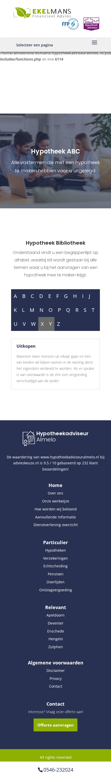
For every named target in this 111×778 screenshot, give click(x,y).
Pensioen (56, 573)
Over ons (55, 493)
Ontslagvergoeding (55, 589)
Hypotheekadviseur (62, 433)
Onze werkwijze (55, 501)
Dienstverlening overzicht (56, 524)
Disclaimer (55, 670)
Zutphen (55, 646)
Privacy (56, 678)
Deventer (56, 623)
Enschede (55, 631)
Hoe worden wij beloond (56, 509)
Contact (55, 686)
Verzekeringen (55, 558)
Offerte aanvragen (55, 725)
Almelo (46, 439)
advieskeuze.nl (26, 462)
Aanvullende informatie (55, 517)
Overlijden (55, 581)
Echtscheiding (55, 565)
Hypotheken (55, 550)
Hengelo (56, 638)
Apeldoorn (55, 615)
